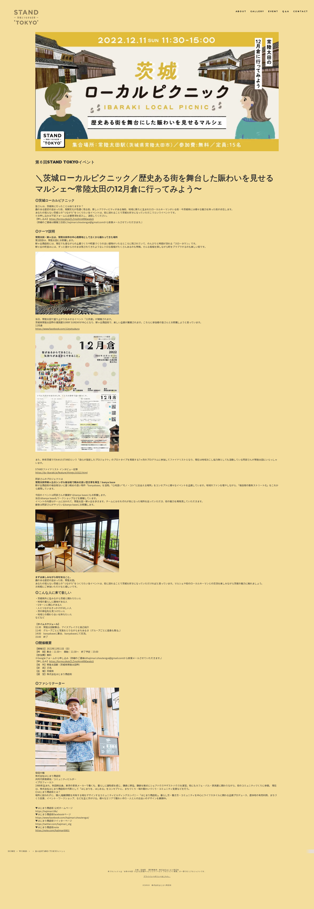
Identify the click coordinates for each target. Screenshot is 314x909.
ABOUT (241, 11)
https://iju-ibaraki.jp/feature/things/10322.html (61, 472)
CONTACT (300, 11)
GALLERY (257, 11)
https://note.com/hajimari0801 (52, 830)
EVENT (273, 11)
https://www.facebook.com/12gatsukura (57, 328)
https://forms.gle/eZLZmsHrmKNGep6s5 (71, 219)
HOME (11, 851)
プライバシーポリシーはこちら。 (157, 876)
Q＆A (285, 11)
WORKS (23, 851)
